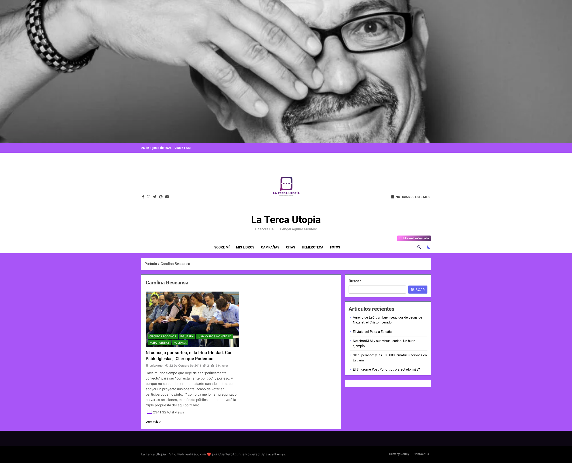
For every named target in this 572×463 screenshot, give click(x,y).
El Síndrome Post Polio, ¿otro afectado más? (386, 369)
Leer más (152, 421)
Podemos (180, 343)
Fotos (335, 247)
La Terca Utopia (286, 219)
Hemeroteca (312, 247)
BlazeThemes (275, 454)
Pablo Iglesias (159, 343)
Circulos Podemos (162, 336)
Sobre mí (221, 247)
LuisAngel (156, 365)
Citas (290, 247)
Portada (151, 264)
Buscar (355, 281)
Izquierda (187, 336)
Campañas (270, 247)
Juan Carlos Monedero (214, 336)
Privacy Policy (399, 454)
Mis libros (245, 247)
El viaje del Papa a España (372, 332)
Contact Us (421, 454)
